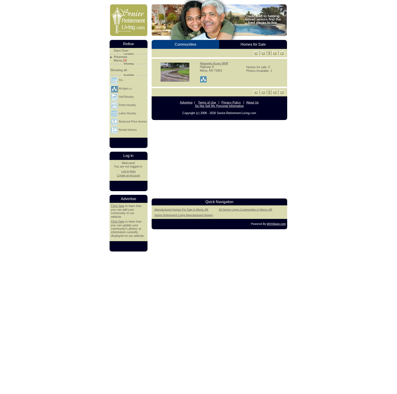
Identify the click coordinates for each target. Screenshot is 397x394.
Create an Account (128, 175)
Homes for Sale (253, 44)
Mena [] (120, 60)
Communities (185, 44)
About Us (252, 102)
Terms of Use (207, 102)
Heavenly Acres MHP (214, 63)
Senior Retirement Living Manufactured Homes (183, 215)
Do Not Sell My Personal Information (219, 106)
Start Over (121, 50)
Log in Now (128, 171)
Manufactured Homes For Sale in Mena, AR (181, 209)
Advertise (186, 102)
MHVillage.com (276, 224)
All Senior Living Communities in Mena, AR (245, 209)
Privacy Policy (231, 102)
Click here (117, 206)
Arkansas (120, 57)
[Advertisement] (219, 158)
